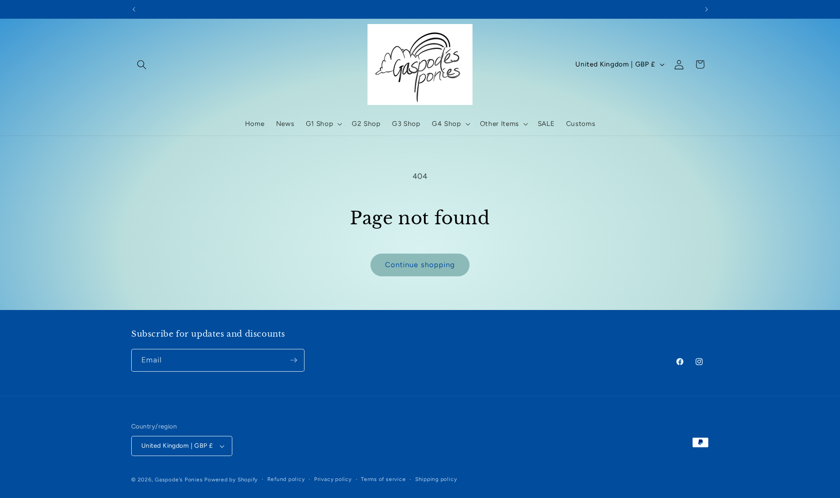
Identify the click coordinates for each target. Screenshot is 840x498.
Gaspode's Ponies (179, 480)
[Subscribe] (293, 360)
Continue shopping (420, 264)
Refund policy (286, 479)
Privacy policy (333, 479)
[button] (141, 64)
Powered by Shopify (231, 480)
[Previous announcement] (134, 9)
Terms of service (383, 479)
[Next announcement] (706, 9)
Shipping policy (436, 479)
